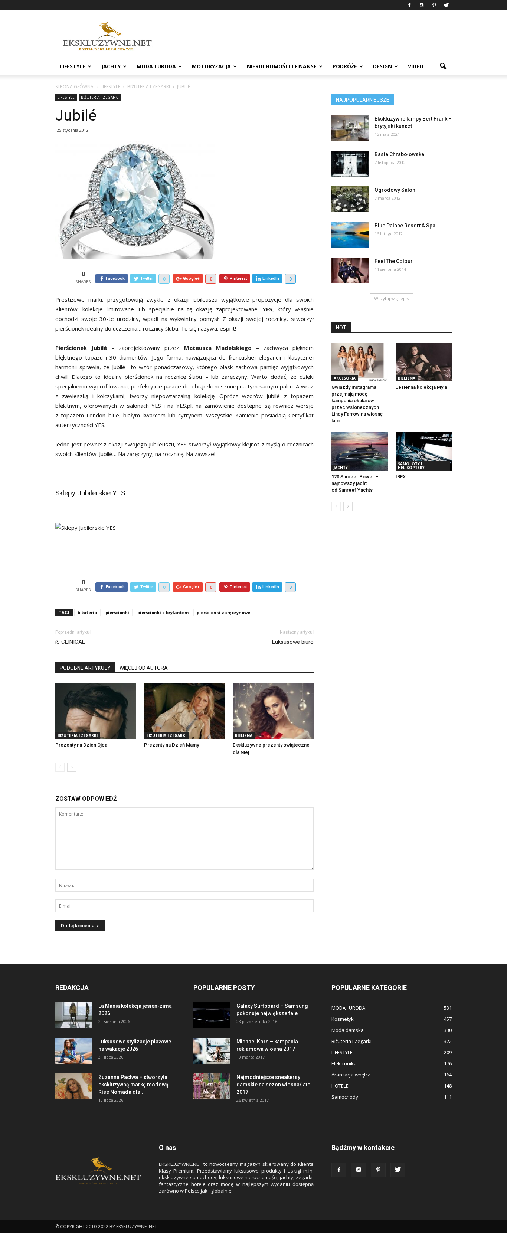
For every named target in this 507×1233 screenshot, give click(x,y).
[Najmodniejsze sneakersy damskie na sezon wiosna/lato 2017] (211, 1086)
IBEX (401, 476)
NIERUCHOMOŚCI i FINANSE (282, 66)
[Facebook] (409, 5)
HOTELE (340, 1085)
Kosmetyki (343, 1019)
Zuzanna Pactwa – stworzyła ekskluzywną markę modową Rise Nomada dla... (133, 1084)
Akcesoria (345, 378)
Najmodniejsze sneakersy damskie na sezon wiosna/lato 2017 (273, 1084)
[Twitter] (446, 5)
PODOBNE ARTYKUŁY (85, 668)
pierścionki (117, 612)
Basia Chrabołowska (399, 154)
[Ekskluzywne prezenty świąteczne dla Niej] (273, 711)
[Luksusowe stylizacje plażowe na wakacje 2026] (73, 1051)
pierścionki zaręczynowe (223, 612)
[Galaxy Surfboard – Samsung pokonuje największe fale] (211, 1015)
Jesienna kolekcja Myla (421, 387)
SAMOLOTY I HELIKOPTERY (411, 465)
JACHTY (111, 66)
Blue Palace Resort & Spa (404, 226)
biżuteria (87, 612)
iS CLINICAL (70, 642)
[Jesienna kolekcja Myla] (424, 362)
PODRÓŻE (345, 66)
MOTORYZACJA (211, 66)
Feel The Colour (393, 261)
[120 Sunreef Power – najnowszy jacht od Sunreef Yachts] (359, 451)
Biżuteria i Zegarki (100, 97)
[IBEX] (424, 451)
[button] (443, 66)
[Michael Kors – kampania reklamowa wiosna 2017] (211, 1051)
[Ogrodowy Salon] (350, 199)
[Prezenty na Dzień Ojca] (95, 711)
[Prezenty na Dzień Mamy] (184, 711)
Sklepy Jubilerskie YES (90, 493)
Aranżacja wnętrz (350, 1074)
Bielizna (243, 735)
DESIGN (382, 66)
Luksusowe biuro (293, 642)
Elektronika (344, 1063)
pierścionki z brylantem (163, 612)
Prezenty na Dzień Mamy (171, 745)
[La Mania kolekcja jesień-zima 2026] (73, 1015)
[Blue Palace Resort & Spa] (350, 235)
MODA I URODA (156, 66)
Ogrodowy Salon (394, 190)
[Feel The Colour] (350, 270)
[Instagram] (421, 5)
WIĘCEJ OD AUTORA (144, 668)
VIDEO (415, 66)
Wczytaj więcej (389, 298)
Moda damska (347, 1030)
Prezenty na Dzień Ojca (81, 745)
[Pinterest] (433, 5)
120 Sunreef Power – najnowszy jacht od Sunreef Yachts (355, 483)
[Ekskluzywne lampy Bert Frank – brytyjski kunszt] (350, 128)
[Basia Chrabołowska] (350, 164)
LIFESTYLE (72, 66)
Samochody (344, 1096)
